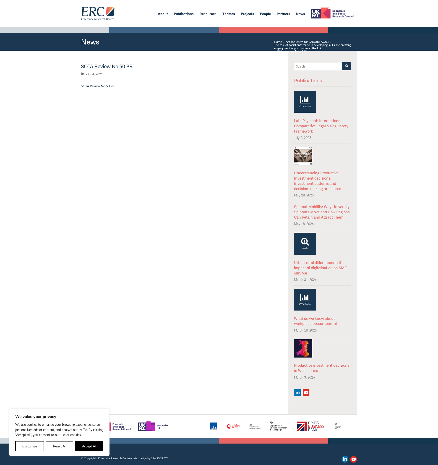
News (90, 42)
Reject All (59, 446)
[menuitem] (163, 13)
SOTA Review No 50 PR (98, 86)
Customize (29, 446)
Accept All (89, 446)
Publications (308, 80)
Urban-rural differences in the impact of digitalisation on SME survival (320, 268)
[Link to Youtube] (353, 459)
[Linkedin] (297, 392)
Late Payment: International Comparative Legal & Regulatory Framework (321, 126)
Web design (140, 458)
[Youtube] (306, 392)
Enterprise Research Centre (114, 458)
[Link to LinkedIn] (345, 459)
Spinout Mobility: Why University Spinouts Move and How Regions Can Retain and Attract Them (322, 212)
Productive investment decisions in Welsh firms (321, 368)
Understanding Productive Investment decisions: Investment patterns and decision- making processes (317, 180)
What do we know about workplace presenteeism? (316, 321)
